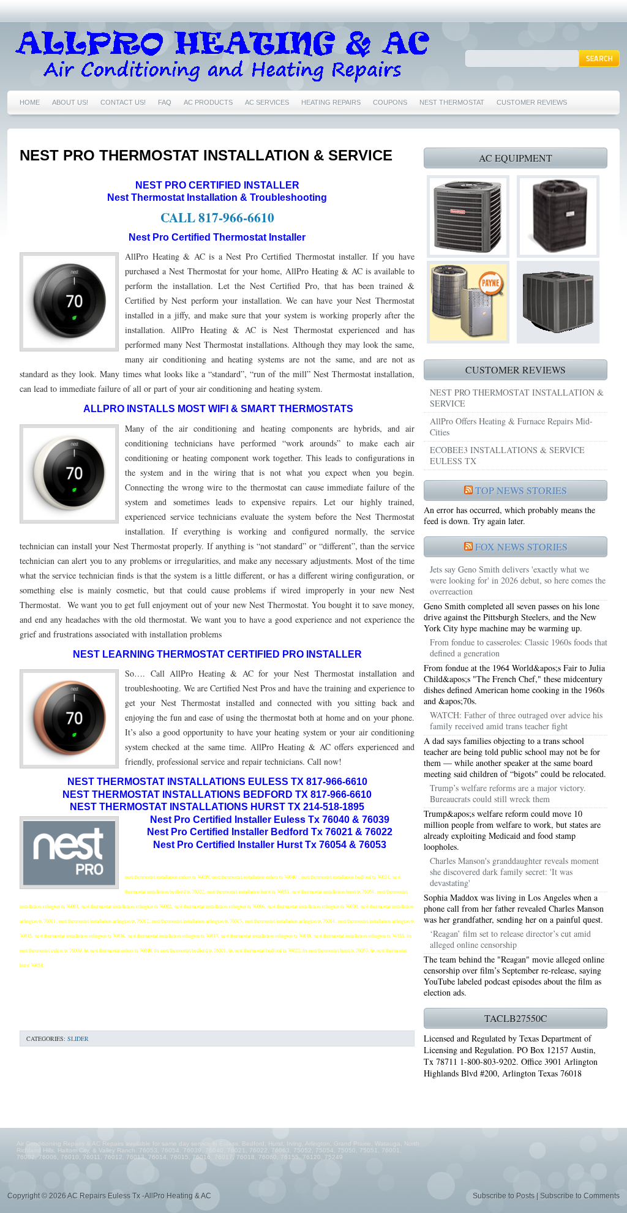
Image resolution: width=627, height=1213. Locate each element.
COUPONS (390, 102)
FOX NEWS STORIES (521, 546)
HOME (30, 102)
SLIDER (78, 1038)
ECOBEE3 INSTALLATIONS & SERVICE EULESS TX (507, 455)
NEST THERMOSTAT (451, 102)
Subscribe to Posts (504, 1196)
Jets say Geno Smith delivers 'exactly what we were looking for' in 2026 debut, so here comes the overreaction (518, 580)
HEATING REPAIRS (331, 102)
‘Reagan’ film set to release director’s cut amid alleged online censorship (510, 939)
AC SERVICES (267, 102)
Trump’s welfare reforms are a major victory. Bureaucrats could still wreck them (508, 793)
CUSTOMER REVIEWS (532, 102)
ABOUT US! (70, 102)
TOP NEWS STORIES (521, 490)
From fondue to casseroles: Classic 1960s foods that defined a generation (518, 647)
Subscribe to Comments (580, 1196)
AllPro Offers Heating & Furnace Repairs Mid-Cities (511, 426)
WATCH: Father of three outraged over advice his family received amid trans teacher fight (516, 720)
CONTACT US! (123, 102)
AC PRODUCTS (208, 102)
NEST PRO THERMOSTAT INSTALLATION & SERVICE (206, 155)
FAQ (164, 102)
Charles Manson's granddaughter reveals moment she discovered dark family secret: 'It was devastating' (514, 871)
